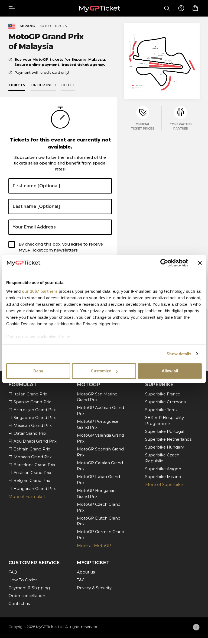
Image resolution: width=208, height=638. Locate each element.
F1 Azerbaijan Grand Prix (32, 409)
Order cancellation (26, 595)
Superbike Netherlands (168, 439)
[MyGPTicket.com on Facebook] (196, 627)
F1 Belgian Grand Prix (29, 480)
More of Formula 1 (26, 496)
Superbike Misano (163, 476)
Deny (38, 371)
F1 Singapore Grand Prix (32, 417)
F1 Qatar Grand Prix (27, 433)
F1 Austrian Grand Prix (29, 472)
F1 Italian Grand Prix (27, 394)
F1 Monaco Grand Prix (30, 457)
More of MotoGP (94, 545)
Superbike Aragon (163, 468)
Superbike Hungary (164, 447)
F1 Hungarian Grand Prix (32, 488)
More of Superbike (164, 484)
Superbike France (162, 394)
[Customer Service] (181, 8)
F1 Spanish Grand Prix (29, 401)
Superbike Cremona (165, 401)
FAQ (12, 572)
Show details (179, 354)
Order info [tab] (43, 85)
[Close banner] (200, 263)
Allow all (170, 371)
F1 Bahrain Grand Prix (29, 449)
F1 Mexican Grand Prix (30, 425)
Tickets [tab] (16, 85)
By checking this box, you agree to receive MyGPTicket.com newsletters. (61, 247)
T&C (81, 580)
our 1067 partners (40, 291)
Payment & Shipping (29, 587)
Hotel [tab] (68, 85)
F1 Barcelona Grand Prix (31, 464)
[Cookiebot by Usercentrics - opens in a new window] (164, 263)
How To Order (22, 580)
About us (86, 572)
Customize (101, 371)
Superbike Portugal (164, 431)
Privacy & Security (94, 587)
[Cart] (195, 8)
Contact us (19, 603)
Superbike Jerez (161, 409)
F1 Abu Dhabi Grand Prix (32, 441)
